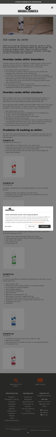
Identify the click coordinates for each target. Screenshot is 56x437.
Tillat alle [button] (44, 226)
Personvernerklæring (38, 222)
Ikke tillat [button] (31, 226)
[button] (8, 226)
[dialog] (28, 218)
